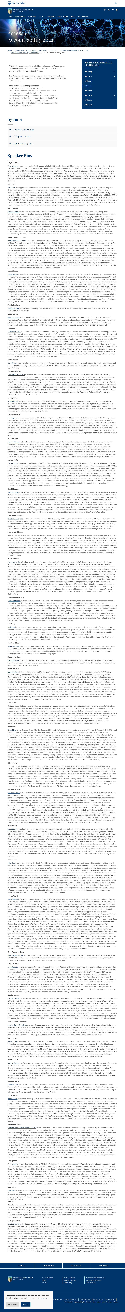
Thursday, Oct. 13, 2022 (23, 130)
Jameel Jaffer (13, 463)
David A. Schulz (13, 1063)
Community (20, 17)
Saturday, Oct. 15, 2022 (23, 144)
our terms (43, 1298)
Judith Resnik (13, 899)
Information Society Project (25, 50)
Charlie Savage (13, 998)
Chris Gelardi (12, 363)
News (73, 17)
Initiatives (31, 17)
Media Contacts (69, 1278)
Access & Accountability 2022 (54, 53)
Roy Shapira (12, 1042)
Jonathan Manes (14, 646)
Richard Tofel (12, 1099)
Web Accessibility (85, 1299)
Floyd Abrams (13, 166)
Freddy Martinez (14, 660)
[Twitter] (109, 10)
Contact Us (103, 1266)
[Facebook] (105, 10)
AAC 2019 (88, 100)
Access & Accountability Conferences (25, 53)
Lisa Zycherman (14, 1224)
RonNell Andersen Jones (17, 241)
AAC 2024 (88, 76)
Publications (63, 17)
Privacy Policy (98, 1299)
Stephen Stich (13, 1085)
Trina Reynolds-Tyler (15, 955)
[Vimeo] (113, 10)
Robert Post (12, 829)
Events (41, 17)
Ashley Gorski (13, 401)
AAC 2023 (88, 81)
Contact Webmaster (71, 1299)
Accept (26, 1304)
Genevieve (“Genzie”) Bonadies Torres (22, 1128)
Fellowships (83, 17)
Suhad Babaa (13, 274)
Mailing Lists (48, 1266)
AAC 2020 (88, 95)
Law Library (68, 1283)
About (10, 17)
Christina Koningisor (15, 519)
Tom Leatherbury (14, 601)
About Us (21, 1266)
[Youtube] (116, 10)
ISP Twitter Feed (47, 1278)
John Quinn (12, 863)
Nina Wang (12, 1190)
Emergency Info (110, 1299)
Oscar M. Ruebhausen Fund (95, 1302)
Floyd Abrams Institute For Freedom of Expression (69, 50)
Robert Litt (12, 730)
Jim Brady (11, 188)
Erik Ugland (12, 1164)
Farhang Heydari (14, 418)
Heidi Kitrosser (13, 492)
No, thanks (12, 1304)
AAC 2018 (88, 105)
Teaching (51, 17)
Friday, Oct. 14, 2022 (22, 137)
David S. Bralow (14, 212)
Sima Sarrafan (13, 967)
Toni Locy (11, 627)
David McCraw (13, 672)
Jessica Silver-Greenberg (17, 1025)
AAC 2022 (88, 86)
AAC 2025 (88, 72)
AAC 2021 (88, 91)
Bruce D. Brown (13, 318)
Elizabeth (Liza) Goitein (16, 375)
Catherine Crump (14, 332)
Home (10, 50)
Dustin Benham (13, 308)
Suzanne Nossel (14, 793)
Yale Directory (91, 1283)
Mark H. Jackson (14, 442)
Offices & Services (70, 1280)
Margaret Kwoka (14, 562)
